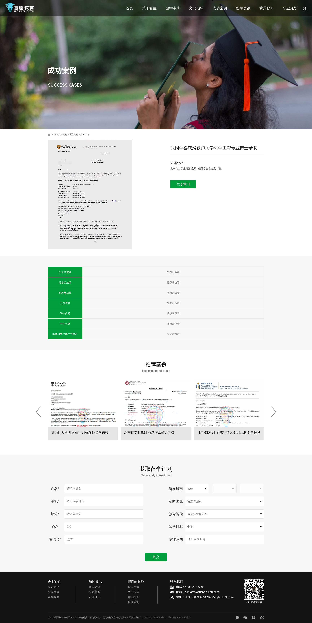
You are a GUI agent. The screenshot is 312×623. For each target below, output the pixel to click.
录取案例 (73, 134)
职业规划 (290, 8)
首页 (129, 8)
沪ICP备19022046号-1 (155, 617)
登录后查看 (173, 272)
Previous (38, 412)
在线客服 (53, 597)
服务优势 (53, 592)
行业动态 (94, 597)
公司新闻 (94, 592)
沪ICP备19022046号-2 (179, 617)
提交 (156, 557)
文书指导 (196, 8)
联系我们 (183, 184)
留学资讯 (243, 8)
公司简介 (53, 586)
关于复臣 (149, 8)
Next (273, 412)
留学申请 (173, 8)
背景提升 (266, 8)
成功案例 (220, 8)
